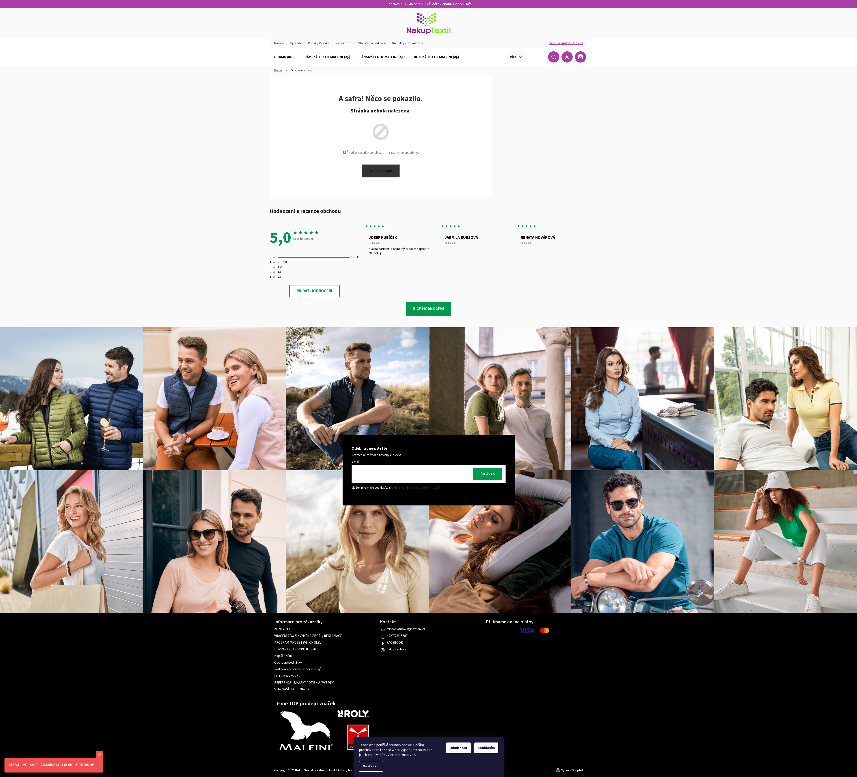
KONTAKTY (282, 629)
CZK (537, 56)
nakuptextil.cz (396, 649)
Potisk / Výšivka (318, 43)
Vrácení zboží (344, 43)
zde (412, 754)
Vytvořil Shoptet (572, 770)
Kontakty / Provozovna (407, 43)
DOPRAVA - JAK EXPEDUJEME (295, 649)
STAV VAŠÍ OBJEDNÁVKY (291, 689)
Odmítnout (458, 747)
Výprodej (296, 43)
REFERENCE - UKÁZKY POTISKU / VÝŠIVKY (304, 683)
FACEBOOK (395, 643)
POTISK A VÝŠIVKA (287, 676)
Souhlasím (486, 747)
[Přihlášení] (567, 57)
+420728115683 (397, 636)
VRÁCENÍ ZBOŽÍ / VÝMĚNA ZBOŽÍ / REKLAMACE (308, 636)
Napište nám (283, 656)
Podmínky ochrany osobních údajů (298, 669)
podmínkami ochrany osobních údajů (415, 488)
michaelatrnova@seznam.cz (406, 629)
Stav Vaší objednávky (372, 43)
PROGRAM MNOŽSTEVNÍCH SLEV (297, 643)
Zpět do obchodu (381, 171)
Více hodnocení (428, 309)
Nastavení (371, 766)
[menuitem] (285, 57)
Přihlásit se (487, 474)
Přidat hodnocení (314, 291)
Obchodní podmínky (288, 662)
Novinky (279, 43)
